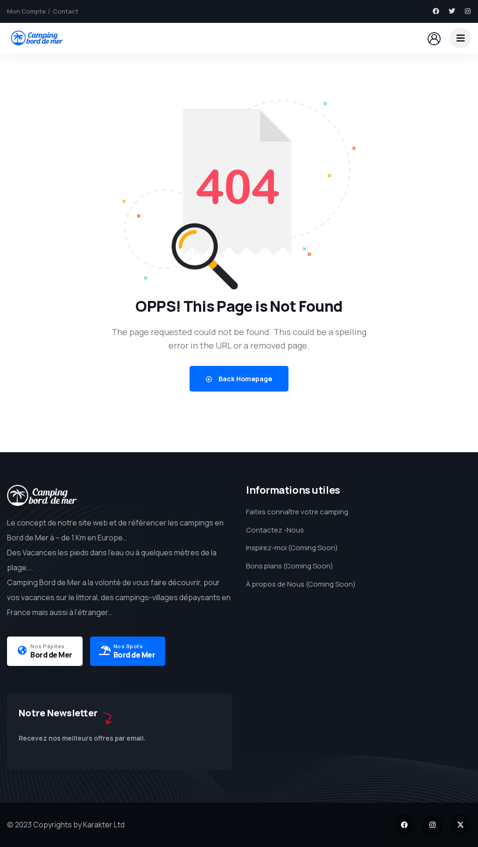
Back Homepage (244, 378)
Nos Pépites (47, 646)
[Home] (36, 38)
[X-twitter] (460, 824)
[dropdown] (460, 38)
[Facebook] (436, 11)
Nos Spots (128, 646)
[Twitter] (452, 11)
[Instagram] (467, 11)
